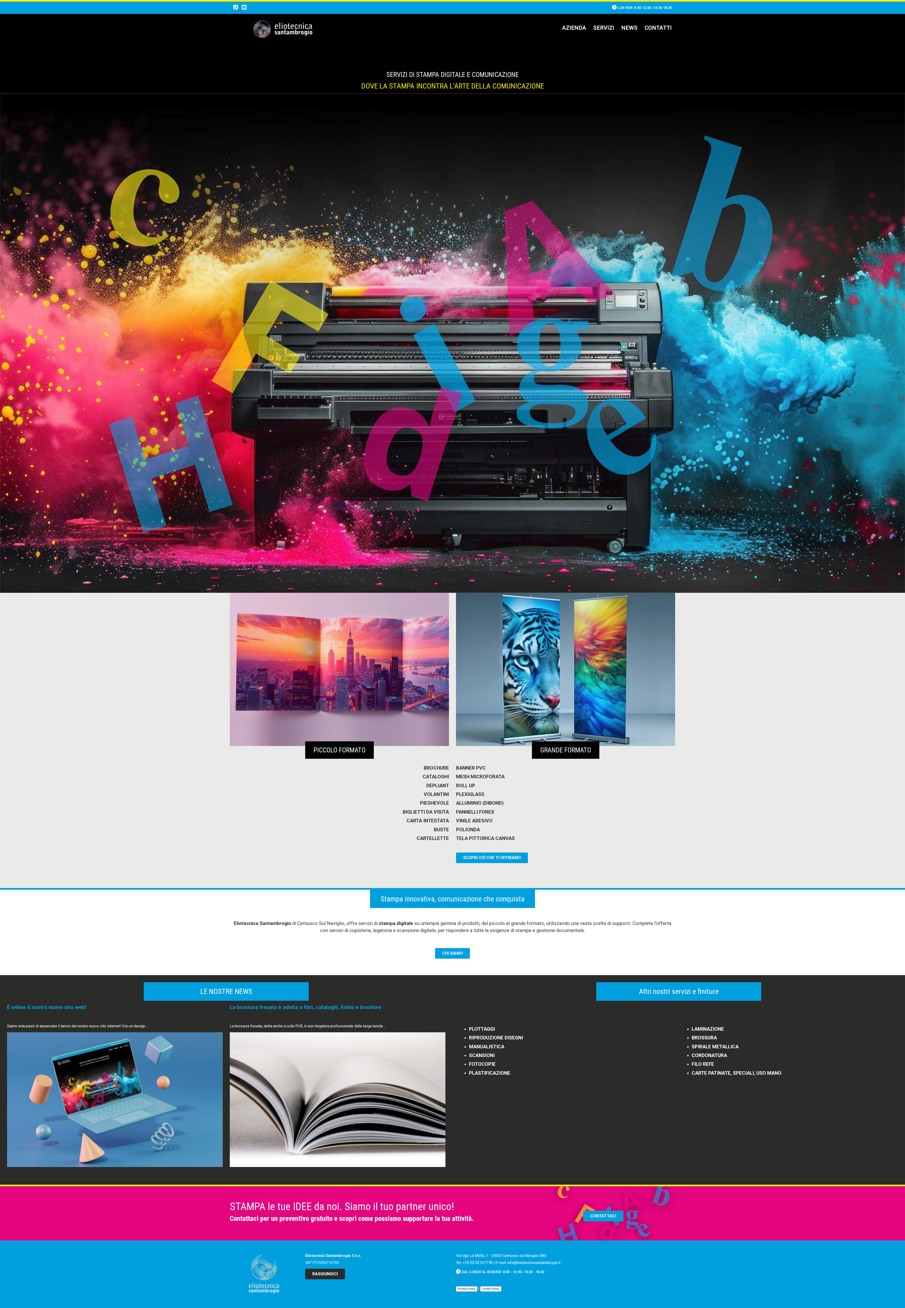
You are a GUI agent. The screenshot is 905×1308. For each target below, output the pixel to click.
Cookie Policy (490, 1288)
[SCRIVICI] (244, 8)
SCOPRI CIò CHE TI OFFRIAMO (492, 857)
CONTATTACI (603, 1216)
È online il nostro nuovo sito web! (46, 1007)
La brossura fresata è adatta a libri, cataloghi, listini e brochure (305, 1007)
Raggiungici (325, 1274)
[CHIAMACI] (235, 8)
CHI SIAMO (452, 953)
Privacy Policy (466, 1288)
